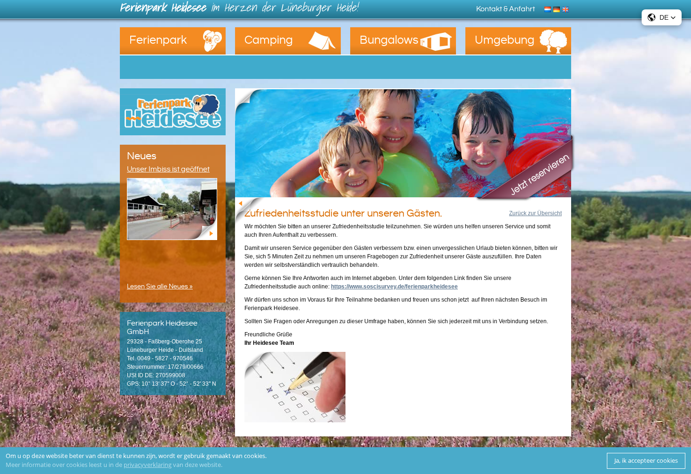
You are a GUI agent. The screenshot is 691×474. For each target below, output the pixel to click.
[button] (661, 17)
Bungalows (389, 40)
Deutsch (557, 8)
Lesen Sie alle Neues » (160, 286)
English (566, 8)
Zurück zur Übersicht (535, 213)
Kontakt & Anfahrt (505, 9)
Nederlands (548, 8)
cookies (254, 455)
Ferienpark (158, 40)
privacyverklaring (148, 464)
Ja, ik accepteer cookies (646, 460)
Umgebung (504, 40)
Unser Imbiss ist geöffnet (168, 169)
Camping (268, 40)
